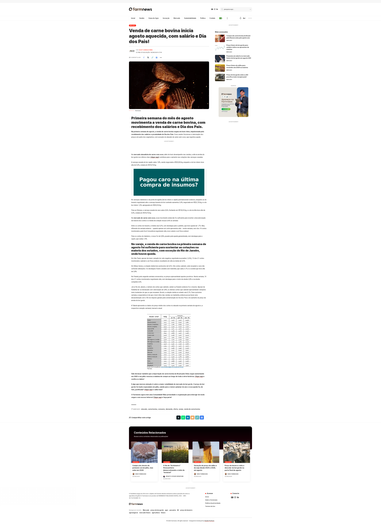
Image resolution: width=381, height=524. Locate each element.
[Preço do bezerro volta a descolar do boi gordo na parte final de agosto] (236, 452)
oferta (175, 409)
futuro (163, 512)
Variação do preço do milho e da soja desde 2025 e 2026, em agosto (205, 468)
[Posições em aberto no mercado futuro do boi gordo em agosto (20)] (220, 58)
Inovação (167, 462)
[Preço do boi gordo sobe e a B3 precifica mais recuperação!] (220, 77)
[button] (227, 18)
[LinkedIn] (217, 9)
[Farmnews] (140, 9)
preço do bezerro (186, 510)
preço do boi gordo (157, 510)
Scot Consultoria (145, 50)
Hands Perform (209, 521)
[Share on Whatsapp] (183, 418)
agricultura (156, 512)
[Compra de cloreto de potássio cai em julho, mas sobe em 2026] (144, 452)
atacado (144, 409)
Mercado (132, 25)
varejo (181, 409)
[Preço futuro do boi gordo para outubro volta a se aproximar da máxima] (220, 48)
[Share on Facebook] (144, 57)
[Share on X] (148, 57)
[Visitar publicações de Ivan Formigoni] (133, 474)
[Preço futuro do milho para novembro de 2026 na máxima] (220, 68)
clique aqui (155, 157)
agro (166, 510)
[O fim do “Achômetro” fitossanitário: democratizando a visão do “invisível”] (175, 452)
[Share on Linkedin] (188, 418)
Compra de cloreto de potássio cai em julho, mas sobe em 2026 (142, 468)
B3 (178, 510)
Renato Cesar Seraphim (174, 476)
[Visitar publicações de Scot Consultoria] (132, 51)
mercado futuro (145, 512)
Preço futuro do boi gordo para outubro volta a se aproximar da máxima (237, 47)
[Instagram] (215, 9)
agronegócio (133, 512)
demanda (169, 409)
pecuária (172, 510)
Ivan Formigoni (140, 474)
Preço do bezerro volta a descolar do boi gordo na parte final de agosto (234, 468)
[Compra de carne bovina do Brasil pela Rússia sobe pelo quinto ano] (220, 38)
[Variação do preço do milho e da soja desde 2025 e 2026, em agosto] (205, 452)
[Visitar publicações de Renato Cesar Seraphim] (164, 476)
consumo (161, 409)
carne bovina (152, 409)
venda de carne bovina (192, 409)
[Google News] (212, 9)
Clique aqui (199, 376)
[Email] (192, 418)
